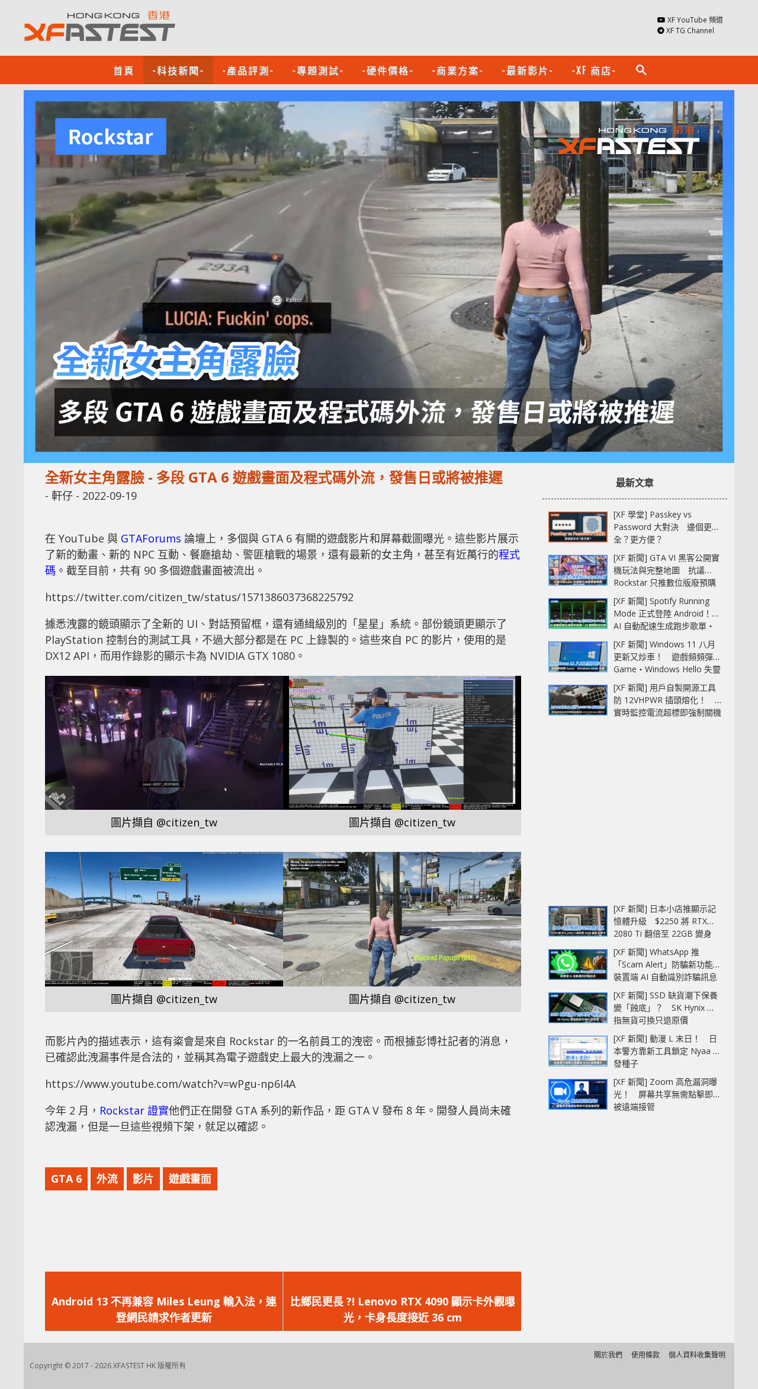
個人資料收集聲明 (697, 1355)
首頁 (123, 70)
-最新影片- (528, 70)
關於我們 (608, 1355)
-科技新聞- (178, 70)
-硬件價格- (388, 70)
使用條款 (645, 1355)
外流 (107, 1178)
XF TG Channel (690, 30)
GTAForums (151, 538)
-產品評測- (248, 70)
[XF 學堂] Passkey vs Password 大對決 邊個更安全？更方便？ (667, 527)
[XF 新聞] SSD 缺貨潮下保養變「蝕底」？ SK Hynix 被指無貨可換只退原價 (666, 1007)
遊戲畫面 (190, 1178)
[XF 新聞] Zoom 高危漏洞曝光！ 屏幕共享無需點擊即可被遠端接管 (667, 1094)
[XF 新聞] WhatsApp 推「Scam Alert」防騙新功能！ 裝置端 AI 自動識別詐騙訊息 (672, 964)
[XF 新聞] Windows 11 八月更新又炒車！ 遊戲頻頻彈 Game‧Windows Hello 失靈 (667, 656)
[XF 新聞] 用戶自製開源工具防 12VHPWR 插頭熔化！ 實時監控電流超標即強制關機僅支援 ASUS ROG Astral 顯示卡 (667, 712)
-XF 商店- (593, 70)
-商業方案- (458, 70)
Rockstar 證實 (134, 1110)
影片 (143, 1178)
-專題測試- (318, 70)
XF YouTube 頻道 (695, 20)
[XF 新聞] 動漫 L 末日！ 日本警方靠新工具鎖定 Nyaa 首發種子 (667, 1051)
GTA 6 (66, 1178)
